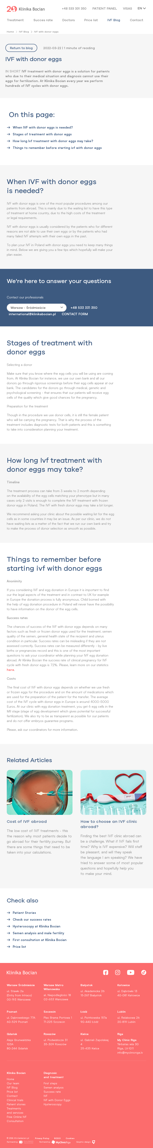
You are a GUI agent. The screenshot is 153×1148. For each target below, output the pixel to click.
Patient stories (16, 1104)
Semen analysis (54, 1087)
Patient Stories (24, 912)
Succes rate (43, 20)
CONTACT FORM (75, 314)
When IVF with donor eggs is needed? (43, 127)
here (10, 670)
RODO (57, 1138)
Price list (19, 946)
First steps (50, 1083)
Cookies (70, 1138)
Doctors (68, 20)
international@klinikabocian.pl (32, 314)
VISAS (127, 8)
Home (10, 31)
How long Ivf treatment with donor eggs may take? (53, 141)
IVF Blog (113, 20)
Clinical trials (15, 1100)
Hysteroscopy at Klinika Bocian (36, 926)
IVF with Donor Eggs (57, 1100)
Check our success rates (32, 919)
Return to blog (21, 48)
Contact (12, 1095)
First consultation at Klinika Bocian (40, 940)
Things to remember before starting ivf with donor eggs (57, 148)
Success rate (52, 1091)
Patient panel (104, 8)
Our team (13, 1083)
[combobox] (36, 307)
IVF (45, 1095)
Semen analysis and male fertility (38, 933)
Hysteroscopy (53, 1104)
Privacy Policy (42, 1138)
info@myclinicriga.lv (130, 1052)
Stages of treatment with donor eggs (42, 134)
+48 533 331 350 (74, 8)
